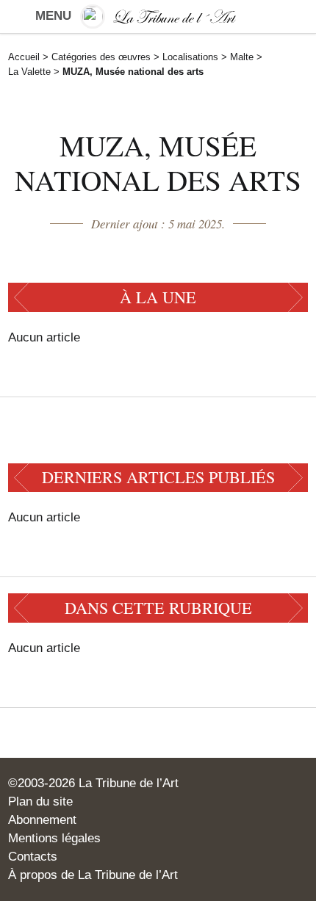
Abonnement (42, 820)
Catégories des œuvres (101, 56)
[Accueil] (158, 16)
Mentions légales (54, 838)
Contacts (32, 857)
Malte (242, 56)
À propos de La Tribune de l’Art (93, 875)
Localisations (190, 56)
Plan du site (40, 801)
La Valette (29, 71)
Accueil (24, 56)
